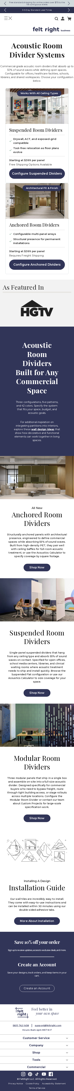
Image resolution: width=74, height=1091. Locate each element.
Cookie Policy (32, 1083)
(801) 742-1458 (21, 1025)
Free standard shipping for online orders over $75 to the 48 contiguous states (37, 3)
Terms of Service (37, 1088)
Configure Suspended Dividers (37, 173)
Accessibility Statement (54, 1083)
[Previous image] (8, 106)
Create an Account (37, 988)
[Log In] (62, 18)
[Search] (56, 18)
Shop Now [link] (36, 567)
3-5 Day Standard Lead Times (37, 10)
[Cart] (69, 19)
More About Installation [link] (37, 921)
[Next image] (66, 106)
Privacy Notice (15, 1083)
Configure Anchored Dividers (37, 264)
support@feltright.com (48, 1025)
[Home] (17, 30)
